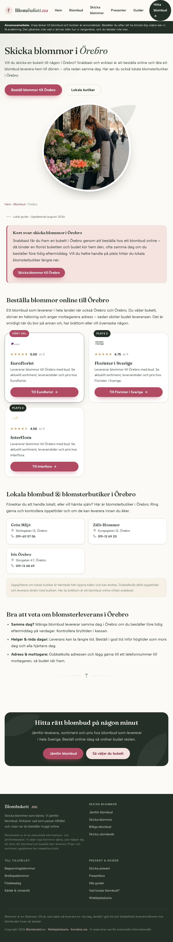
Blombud (76, 10)
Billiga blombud (100, 827)
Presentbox (97, 876)
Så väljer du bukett (108, 753)
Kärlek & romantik (17, 890)
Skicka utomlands (101, 834)
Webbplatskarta (100, 898)
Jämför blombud (63, 753)
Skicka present (99, 868)
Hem (58, 10)
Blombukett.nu (36, 929)
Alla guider (96, 883)
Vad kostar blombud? (104, 890)
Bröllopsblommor (17, 876)
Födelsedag (13, 883)
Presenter (118, 10)
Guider (138, 10)
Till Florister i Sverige (128, 392)
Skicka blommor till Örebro (39, 273)
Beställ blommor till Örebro (33, 90)
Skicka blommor (97, 10)
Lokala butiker (83, 90)
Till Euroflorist (44, 392)
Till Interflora (44, 466)
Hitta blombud (160, 10)
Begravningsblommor (20, 868)
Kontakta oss (79, 929)
